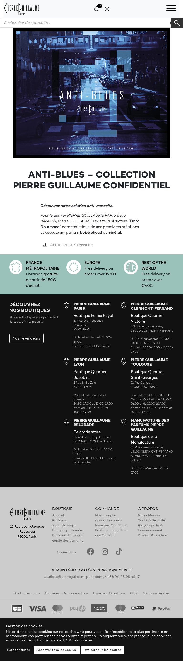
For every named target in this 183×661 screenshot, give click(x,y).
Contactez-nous (108, 520)
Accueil (58, 515)
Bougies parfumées (68, 530)
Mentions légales (156, 593)
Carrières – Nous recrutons (66, 593)
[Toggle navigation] (171, 9)
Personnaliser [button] (18, 650)
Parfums (59, 520)
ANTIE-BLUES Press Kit (71, 245)
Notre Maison (149, 515)
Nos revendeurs (26, 339)
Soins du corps (64, 525)
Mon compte (105, 515)
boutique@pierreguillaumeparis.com (73, 577)
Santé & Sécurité (151, 520)
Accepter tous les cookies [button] (56, 650)
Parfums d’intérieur (67, 535)
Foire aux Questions (111, 525)
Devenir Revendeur (152, 535)
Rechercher (177, 23)
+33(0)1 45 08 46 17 (123, 577)
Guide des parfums (67, 540)
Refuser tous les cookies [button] (102, 650)
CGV (134, 593)
